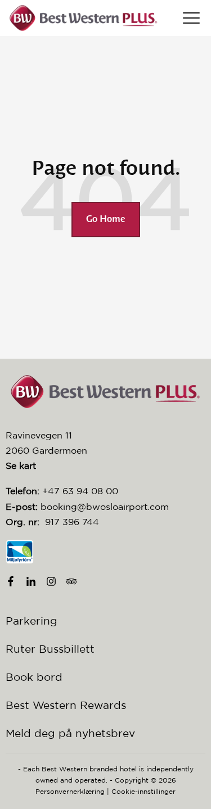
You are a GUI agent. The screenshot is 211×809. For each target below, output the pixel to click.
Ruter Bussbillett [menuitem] (50, 649)
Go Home (105, 219)
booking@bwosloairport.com (105, 506)
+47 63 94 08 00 (80, 491)
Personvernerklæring (70, 791)
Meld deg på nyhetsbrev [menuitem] (70, 733)
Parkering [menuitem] (31, 620)
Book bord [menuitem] (34, 677)
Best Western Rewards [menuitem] (66, 705)
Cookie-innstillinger (143, 791)
